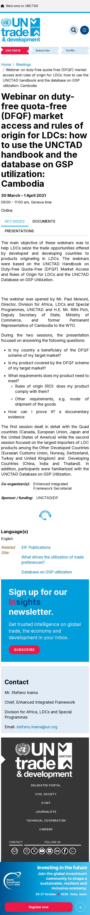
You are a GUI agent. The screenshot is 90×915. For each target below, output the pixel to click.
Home (6, 64)
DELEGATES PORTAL (46, 785)
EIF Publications (35, 547)
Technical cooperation (46, 820)
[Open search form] (73, 30)
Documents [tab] (44, 221)
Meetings (23, 64)
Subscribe (24, 649)
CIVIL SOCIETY (46, 794)
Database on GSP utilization (46, 572)
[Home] (20, 30)
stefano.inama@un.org (36, 727)
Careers (46, 829)
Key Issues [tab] (15, 221)
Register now (38, 907)
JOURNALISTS (46, 811)
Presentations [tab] (19, 231)
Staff (46, 803)
